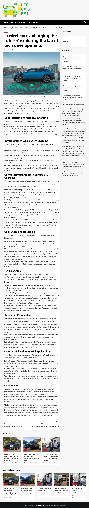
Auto (11, 22)
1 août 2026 (81, 497)
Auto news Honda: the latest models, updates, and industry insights (72, 68)
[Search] (85, 21)
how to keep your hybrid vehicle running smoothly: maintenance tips (17, 424)
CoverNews (52, 505)
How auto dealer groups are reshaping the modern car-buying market (73, 98)
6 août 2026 (53, 462)
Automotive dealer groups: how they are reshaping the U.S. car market (72, 88)
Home (6, 22)
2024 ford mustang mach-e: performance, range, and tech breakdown (45, 424)
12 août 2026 (14, 462)
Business (17, 22)
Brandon (8, 49)
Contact (35, 22)
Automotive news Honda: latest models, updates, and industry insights (72, 59)
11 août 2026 (34, 462)
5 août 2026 (64, 496)
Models (23, 22)
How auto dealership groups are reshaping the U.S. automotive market (72, 78)
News (29, 22)
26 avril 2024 (15, 49)
